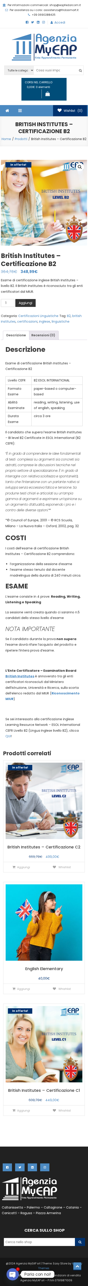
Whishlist (64, 867)
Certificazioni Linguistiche (38, 316)
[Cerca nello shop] (80, 1242)
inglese (44, 321)
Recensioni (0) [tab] (43, 335)
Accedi (59, 22)
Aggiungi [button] (23, 867)
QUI (8, 736)
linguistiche (60, 321)
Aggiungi (25, 303)
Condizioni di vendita (66, 1275)
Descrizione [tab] (16, 335)
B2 (69, 316)
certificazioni (27, 321)
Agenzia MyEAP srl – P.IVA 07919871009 (46, 1280)
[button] (80, 167)
